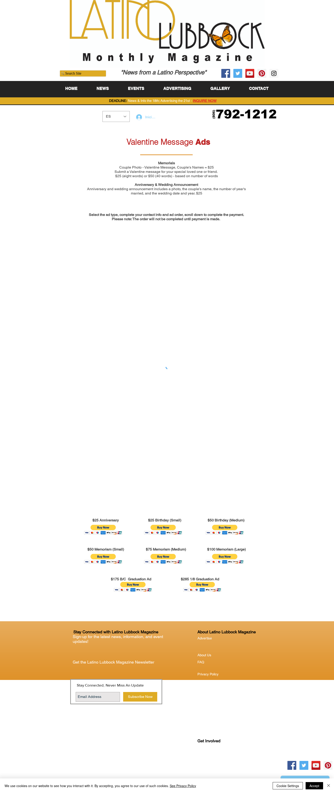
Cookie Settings (288, 785)
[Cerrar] (328, 785)
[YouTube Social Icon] (249, 73)
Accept (314, 785)
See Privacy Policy (183, 785)
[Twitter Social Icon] (237, 73)
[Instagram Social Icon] (273, 73)
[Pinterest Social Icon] (261, 73)
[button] (103, 529)
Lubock (212, 759)
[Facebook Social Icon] (225, 73)
